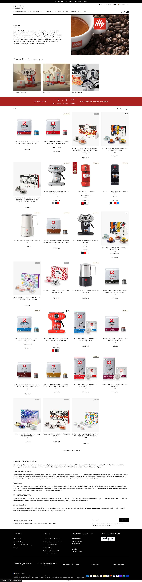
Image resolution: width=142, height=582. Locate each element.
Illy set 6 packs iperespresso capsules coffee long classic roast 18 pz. (27, 142)
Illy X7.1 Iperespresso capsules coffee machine (85, 241)
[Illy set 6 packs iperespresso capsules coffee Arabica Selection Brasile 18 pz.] (56, 225)
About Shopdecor (18, 539)
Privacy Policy (95, 564)
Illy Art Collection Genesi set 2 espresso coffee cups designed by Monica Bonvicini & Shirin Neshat (27, 199)
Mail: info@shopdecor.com (50, 554)
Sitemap (15, 548)
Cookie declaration (118, 564)
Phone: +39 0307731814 (50, 545)
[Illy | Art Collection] (85, 77)
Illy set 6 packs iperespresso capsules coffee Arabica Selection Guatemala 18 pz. (27, 386)
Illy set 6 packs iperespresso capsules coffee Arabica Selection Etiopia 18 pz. (56, 385)
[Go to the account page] (124, 11)
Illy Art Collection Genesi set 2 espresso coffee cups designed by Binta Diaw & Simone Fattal (85, 150)
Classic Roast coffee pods (38, 489)
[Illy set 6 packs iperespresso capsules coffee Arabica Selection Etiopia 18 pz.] (56, 368)
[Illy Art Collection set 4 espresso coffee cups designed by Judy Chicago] (27, 278)
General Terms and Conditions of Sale (23, 564)
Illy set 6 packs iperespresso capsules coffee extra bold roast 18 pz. (115, 291)
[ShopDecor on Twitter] (113, 4)
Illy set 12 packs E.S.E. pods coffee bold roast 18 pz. (115, 385)
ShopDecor (25, 576)
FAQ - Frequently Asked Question (22, 545)
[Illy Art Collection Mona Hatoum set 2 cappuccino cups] (56, 275)
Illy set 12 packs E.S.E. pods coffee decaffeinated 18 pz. (85, 339)
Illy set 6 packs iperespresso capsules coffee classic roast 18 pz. (56, 142)
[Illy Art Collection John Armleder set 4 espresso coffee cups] (27, 415)
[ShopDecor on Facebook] (106, 4)
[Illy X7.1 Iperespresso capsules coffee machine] (85, 225)
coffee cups (111, 498)
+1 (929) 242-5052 (48, 548)
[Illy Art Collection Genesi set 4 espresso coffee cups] (56, 415)
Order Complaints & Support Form (52, 542)
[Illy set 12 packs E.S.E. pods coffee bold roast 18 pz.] (115, 368)
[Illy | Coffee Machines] (27, 77)
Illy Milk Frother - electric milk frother (27, 241)
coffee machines (18, 501)
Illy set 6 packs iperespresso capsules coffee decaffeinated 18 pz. (27, 339)
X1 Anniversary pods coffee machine (106, 489)
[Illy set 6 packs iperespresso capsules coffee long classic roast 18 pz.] (27, 126)
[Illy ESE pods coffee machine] (85, 175)
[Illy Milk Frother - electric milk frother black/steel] (85, 275)
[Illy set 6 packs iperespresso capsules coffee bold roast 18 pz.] (115, 323)
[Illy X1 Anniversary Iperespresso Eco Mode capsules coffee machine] (56, 323)
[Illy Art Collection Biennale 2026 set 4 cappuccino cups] (115, 228)
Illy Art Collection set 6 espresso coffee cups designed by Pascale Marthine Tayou (85, 436)
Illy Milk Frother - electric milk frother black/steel (85, 291)
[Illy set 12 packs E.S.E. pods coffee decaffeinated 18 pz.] (85, 323)
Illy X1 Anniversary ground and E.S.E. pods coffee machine (56, 192)
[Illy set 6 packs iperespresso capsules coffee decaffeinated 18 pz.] (27, 323)
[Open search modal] (120, 11)
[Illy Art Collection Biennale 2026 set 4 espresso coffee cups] (115, 129)
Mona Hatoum (117, 477)
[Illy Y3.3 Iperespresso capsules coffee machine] (115, 175)
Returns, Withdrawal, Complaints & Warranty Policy (47, 564)
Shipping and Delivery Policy (71, 564)
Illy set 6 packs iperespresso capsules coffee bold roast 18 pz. (115, 339)
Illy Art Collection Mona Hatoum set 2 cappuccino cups (56, 291)
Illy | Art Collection (77, 92)
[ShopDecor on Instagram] (108, 4)
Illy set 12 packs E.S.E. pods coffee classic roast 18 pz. (85, 385)
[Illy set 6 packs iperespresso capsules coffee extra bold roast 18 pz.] (115, 275)
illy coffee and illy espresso (91, 508)
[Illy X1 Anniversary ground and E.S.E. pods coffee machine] (56, 175)
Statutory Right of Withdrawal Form (52, 539)
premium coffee (92, 498)
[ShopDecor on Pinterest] (111, 4)
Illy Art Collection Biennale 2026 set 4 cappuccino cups (115, 248)
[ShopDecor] (19, 6)
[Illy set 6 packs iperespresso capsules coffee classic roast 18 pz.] (56, 126)
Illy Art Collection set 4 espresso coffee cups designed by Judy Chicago (27, 298)
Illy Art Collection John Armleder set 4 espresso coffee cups (27, 435)
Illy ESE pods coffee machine (85, 191)
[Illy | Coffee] (56, 77)
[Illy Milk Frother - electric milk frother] (27, 225)
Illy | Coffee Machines (19, 92)
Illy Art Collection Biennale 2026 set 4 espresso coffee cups (115, 149)
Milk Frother (83, 486)
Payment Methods (18, 542)
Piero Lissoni (17, 479)
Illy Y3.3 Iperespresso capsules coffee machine (114, 192)
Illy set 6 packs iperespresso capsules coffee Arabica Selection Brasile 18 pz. (56, 241)
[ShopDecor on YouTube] (115, 4)
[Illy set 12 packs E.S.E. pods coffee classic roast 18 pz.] (85, 368)
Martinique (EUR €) (19, 573)
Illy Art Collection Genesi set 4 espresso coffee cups (56, 435)
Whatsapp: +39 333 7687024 (51, 551)
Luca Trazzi (108, 477)
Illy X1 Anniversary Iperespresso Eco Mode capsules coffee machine (56, 339)
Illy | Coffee (46, 92)
